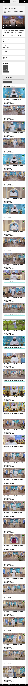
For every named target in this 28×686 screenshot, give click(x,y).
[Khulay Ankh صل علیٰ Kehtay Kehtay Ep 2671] (14, 506)
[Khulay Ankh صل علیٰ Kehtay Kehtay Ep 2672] (14, 275)
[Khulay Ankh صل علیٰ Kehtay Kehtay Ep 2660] (14, 556)
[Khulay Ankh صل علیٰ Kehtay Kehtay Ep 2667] (14, 473)
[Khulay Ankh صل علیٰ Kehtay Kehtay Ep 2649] (14, 589)
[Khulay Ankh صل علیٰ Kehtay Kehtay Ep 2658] (14, 572)
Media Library (12, 8)
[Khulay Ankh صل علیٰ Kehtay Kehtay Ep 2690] (14, 225)
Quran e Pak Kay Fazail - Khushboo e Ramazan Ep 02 (13, 12)
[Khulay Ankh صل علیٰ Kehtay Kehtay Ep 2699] (14, 110)
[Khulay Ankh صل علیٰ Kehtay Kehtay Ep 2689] (14, 242)
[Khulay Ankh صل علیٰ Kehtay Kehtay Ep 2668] (14, 457)
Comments (7, 82)
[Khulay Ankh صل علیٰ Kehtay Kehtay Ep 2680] (14, 407)
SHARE (5, 71)
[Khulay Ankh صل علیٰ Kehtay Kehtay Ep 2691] (14, 209)
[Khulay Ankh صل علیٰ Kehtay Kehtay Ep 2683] (14, 358)
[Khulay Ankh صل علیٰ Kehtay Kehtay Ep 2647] (14, 671)
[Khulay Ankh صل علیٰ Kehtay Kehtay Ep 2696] (14, 159)
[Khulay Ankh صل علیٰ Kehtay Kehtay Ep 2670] (14, 424)
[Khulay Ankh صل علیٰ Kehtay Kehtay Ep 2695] (14, 176)
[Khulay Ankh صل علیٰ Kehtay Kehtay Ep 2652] (14, 622)
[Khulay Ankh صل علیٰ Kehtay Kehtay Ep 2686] (14, 308)
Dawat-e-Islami (7, 8)
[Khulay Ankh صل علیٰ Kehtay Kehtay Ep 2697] (14, 143)
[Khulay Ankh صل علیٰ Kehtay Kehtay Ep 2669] (14, 440)
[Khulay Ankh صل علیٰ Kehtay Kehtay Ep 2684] (14, 341)
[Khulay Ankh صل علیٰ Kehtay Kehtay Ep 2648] (14, 605)
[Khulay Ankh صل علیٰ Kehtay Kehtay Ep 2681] (14, 391)
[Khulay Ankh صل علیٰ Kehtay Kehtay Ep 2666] (14, 490)
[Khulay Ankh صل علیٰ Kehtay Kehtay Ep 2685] (14, 324)
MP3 (5, 69)
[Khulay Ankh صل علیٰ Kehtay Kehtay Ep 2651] (14, 638)
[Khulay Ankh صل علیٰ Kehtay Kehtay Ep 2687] (14, 291)
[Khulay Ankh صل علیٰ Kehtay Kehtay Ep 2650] (14, 655)
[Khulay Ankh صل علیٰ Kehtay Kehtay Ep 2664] (14, 539)
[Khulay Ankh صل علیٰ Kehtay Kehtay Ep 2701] (14, 93)
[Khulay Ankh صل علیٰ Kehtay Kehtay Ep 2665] (14, 523)
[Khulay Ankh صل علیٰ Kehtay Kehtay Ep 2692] (14, 192)
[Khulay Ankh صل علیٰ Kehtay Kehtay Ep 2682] (14, 374)
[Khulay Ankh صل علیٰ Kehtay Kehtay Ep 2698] (14, 126)
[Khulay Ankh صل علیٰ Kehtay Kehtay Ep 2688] (14, 258)
